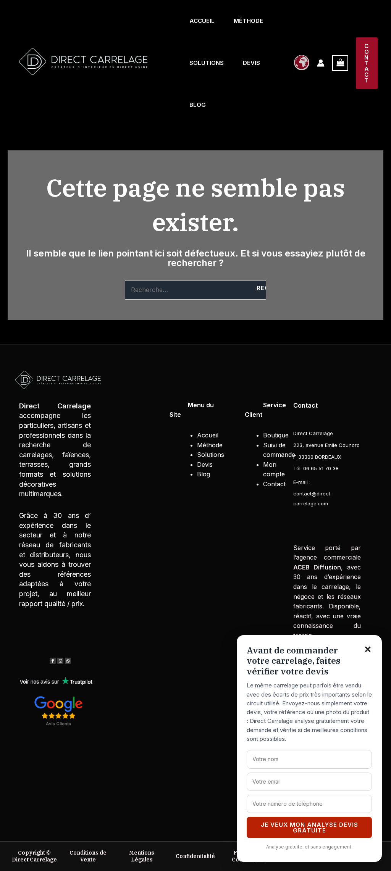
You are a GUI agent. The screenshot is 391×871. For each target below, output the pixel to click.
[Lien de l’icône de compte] (321, 63)
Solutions (206, 62)
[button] (367, 63)
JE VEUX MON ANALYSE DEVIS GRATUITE (309, 827)
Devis (251, 62)
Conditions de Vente (88, 856)
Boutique (276, 435)
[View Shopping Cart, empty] (340, 63)
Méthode (248, 20)
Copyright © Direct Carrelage (34, 856)
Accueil (202, 20)
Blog (197, 104)
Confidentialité (195, 856)
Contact (274, 484)
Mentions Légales (141, 856)
